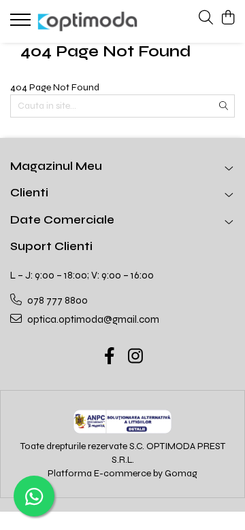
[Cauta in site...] (206, 18)
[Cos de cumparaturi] (227, 18)
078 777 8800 (56, 300)
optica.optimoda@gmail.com (92, 319)
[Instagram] (136, 357)
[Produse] (22, 24)
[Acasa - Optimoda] (87, 21)
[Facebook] (110, 357)
